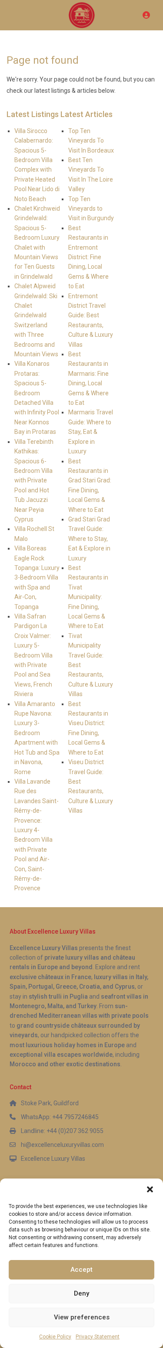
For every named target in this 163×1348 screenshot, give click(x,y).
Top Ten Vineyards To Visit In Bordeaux (91, 140)
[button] (150, 1189)
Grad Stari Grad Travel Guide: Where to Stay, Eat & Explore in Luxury (89, 539)
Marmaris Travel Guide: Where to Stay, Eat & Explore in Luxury (90, 432)
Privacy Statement (98, 1337)
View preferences (82, 1317)
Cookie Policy (55, 1337)
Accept (81, 1269)
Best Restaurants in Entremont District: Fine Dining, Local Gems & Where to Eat (88, 257)
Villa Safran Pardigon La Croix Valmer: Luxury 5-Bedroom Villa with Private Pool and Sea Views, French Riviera (33, 655)
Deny (81, 1293)
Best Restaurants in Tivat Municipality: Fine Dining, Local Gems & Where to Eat (88, 596)
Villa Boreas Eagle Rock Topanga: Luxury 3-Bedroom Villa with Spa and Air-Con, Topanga (37, 577)
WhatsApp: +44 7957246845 (60, 1117)
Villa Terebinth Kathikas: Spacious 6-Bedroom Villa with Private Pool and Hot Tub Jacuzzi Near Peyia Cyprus (33, 480)
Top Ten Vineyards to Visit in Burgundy (91, 208)
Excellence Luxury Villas (53, 1158)
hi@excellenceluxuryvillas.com (62, 1144)
